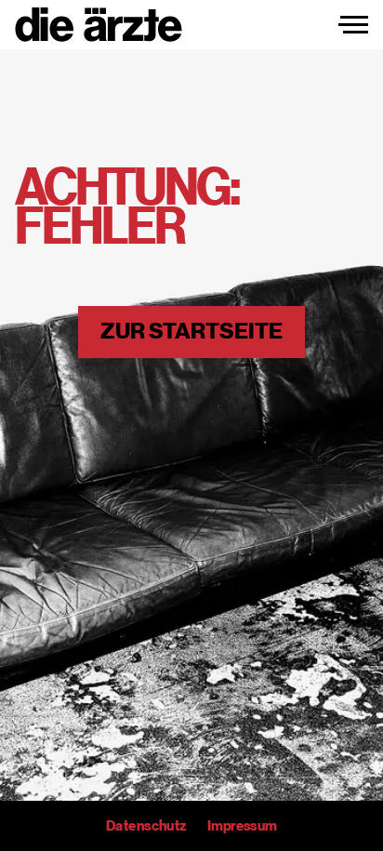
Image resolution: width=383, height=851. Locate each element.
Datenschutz (146, 825)
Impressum (242, 825)
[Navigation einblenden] (353, 25)
